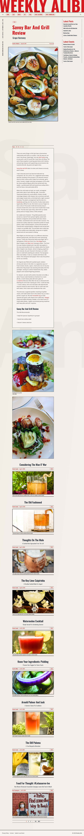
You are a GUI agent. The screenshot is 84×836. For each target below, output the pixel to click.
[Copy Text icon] (20, 146)
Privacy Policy (5, 833)
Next (39, 821)
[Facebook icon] (16, 146)
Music (19, 14)
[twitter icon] (18, 146)
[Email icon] (22, 146)
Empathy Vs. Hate (67, 30)
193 (35, 821)
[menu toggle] (2, 14)
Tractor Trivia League (68, 47)
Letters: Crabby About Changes (70, 35)
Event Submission (50, 14)
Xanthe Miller (15, 669)
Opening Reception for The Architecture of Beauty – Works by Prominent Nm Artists (71, 51)
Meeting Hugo (66, 33)
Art (25, 14)
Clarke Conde (15, 469)
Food (30, 14)
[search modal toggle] (80, 14)
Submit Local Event (19, 833)
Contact (12, 833)
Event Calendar (38, 14)
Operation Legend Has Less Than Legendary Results (70, 25)
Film (13, 14)
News (8, 14)
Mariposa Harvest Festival (69, 44)
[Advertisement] (33, 134)
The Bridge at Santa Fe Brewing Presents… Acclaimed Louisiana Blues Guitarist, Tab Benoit (71, 57)
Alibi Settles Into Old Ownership (70, 28)
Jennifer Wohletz (16, 43)
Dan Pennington (15, 790)
